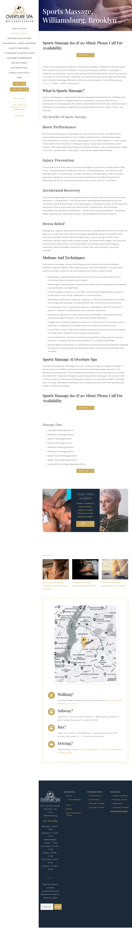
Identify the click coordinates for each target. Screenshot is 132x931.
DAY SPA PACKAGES (118, 811)
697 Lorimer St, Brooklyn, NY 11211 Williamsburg (19, 107)
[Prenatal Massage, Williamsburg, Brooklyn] (115, 560)
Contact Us (19, 116)
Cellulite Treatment (120, 796)
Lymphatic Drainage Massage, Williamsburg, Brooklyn (55, 585)
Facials (69, 796)
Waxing (69, 809)
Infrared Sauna (95, 796)
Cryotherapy (94, 800)
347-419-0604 (19, 98)
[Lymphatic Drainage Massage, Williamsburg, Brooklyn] (56, 560)
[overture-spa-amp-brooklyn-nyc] (19, 5)
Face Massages (74, 800)
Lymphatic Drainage (121, 807)
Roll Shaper (117, 803)
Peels (68, 805)
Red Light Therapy (96, 803)
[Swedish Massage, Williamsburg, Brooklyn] (85, 560)
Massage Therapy (120, 800)
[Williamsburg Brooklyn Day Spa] (85, 606)
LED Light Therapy (96, 807)
